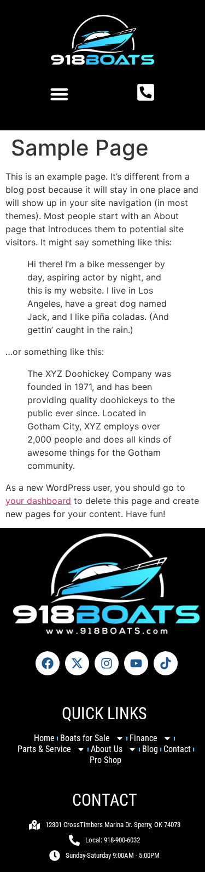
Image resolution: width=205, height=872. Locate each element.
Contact (177, 749)
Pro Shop (105, 760)
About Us (106, 749)
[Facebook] (48, 663)
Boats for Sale (85, 738)
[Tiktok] (166, 663)
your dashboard (38, 500)
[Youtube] (136, 663)
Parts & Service (44, 749)
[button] (59, 93)
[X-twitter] (77, 663)
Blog (150, 749)
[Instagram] (107, 663)
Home (44, 738)
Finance (143, 738)
